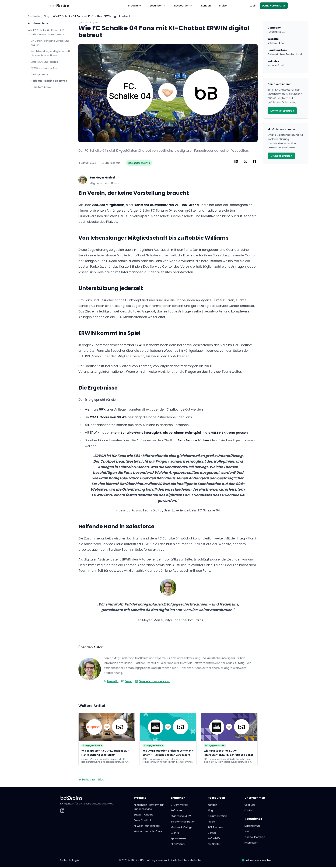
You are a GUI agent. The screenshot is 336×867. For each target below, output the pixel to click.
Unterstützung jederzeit (45, 62)
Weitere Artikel (42, 87)
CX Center (214, 844)
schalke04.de (276, 43)
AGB (246, 831)
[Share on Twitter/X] (245, 161)
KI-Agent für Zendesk (147, 826)
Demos (212, 833)
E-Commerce (179, 805)
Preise (223, 5)
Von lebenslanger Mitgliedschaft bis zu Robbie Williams (50, 53)
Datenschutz (252, 826)
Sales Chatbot (142, 820)
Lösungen (156, 5)
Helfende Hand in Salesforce (49, 80)
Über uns (249, 805)
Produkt (133, 5)
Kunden (206, 5)
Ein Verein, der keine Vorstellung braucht (50, 43)
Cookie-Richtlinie (254, 837)
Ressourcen (181, 5)
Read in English (89, 22)
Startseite (34, 16)
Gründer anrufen (281, 156)
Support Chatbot (144, 814)
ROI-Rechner (215, 827)
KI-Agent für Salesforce (148, 831)
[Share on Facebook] (254, 161)
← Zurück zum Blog (91, 779)
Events (175, 833)
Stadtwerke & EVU (181, 816)
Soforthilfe (214, 838)
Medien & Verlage (181, 827)
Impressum (251, 842)
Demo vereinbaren (274, 5)
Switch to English (70, 860)
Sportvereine (178, 838)
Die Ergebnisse (39, 74)
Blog (46, 16)
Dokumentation (217, 816)
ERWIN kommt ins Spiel (44, 68)
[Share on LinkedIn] (236, 161)
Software (176, 810)
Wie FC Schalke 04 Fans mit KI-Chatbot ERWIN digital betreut (47, 32)
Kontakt (249, 810)
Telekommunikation (183, 821)
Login (253, 5)
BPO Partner (178, 844)
